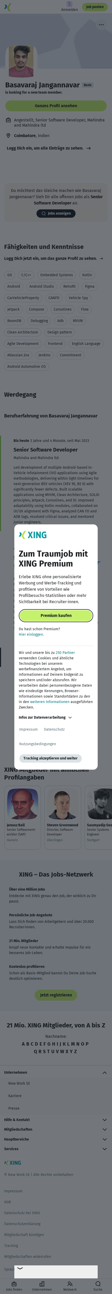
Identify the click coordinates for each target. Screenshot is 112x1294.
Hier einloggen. (31, 634)
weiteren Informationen (50, 702)
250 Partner (65, 653)
